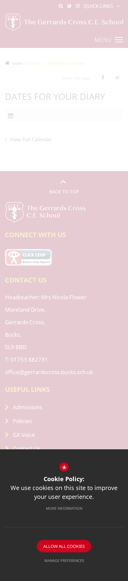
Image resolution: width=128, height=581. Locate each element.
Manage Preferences (64, 560)
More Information (64, 508)
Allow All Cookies (64, 546)
